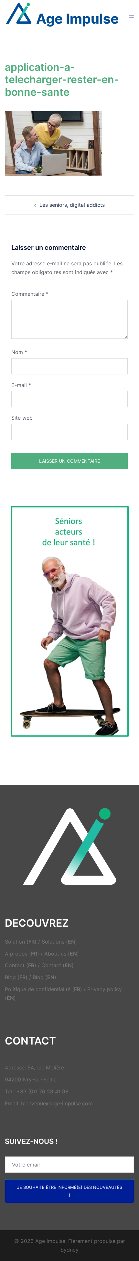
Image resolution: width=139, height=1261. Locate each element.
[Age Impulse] (62, 16)
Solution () (21, 941)
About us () (61, 953)
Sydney (69, 1249)
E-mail (21, 385)
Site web (22, 418)
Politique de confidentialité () (43, 989)
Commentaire (29, 294)
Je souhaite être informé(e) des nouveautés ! (69, 1191)
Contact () (20, 965)
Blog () (16, 977)
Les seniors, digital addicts (72, 205)
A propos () (22, 953)
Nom (19, 352)
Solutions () (59, 941)
